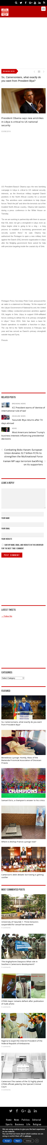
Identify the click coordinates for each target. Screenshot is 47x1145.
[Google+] (30, 2)
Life (28, 1125)
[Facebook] (25, 2)
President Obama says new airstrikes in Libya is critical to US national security (22, 123)
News (14, 430)
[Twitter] (21, 2)
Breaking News (19, 405)
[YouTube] (35, 2)
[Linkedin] (39, 2)
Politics (26, 1121)
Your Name (5, 519)
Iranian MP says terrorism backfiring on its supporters (24, 464)
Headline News (19, 417)
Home (9, 1121)
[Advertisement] (23, 42)
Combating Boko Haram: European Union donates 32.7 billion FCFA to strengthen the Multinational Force (22, 454)
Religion (37, 1125)
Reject (18, 1141)
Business (19, 1125)
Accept (7, 1141)
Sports (9, 1125)
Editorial (36, 1121)
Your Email (5, 529)
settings (28, 1136)
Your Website (6, 540)
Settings (28, 1141)
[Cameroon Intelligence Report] (4, 14)
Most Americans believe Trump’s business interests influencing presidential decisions (23, 436)
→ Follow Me (6, 617)
